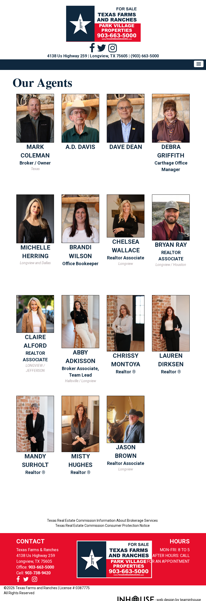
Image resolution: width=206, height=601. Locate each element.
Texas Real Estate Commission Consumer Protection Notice (102, 526)
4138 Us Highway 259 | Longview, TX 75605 (87, 56)
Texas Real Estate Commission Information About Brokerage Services (102, 520)
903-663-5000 (41, 567)
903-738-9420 (37, 573)
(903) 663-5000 (145, 56)
